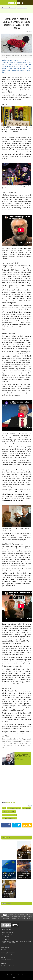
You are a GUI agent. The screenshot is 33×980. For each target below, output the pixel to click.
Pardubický (23, 916)
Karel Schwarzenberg (8, 811)
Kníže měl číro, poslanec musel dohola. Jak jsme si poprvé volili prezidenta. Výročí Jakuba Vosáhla (16, 129)
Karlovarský (28, 914)
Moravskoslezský (21, 918)
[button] (8, 8)
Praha (5, 914)
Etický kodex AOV (24, 974)
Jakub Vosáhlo (11, 802)
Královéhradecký (16, 916)
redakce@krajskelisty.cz (7, 954)
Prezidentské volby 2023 (9, 818)
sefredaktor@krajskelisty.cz (8, 952)
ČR (1, 914)
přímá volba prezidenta (9, 815)
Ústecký (2, 916)
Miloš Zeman (26, 808)
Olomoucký (13, 918)
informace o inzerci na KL (7, 965)
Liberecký (8, 916)
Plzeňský (22, 914)
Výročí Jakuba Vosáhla (14, 808)
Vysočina (30, 916)
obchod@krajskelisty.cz (7, 959)
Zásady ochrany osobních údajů (12, 974)
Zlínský (28, 918)
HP (3, 808)
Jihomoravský (6, 918)
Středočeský (10, 914)
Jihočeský (17, 914)
